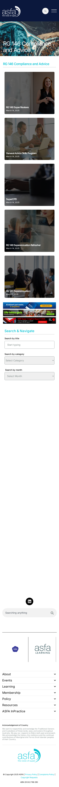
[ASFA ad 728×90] (29, 308)
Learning (8, 686)
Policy (6, 699)
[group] (15, 649)
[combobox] (29, 612)
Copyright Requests (29, 777)
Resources (10, 705)
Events (7, 680)
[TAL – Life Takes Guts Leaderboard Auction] (29, 315)
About (6, 674)
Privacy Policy (31, 774)
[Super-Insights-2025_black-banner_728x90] (29, 322)
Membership (11, 693)
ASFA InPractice (13, 711)
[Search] (52, 613)
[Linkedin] (29, 601)
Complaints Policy (46, 774)
